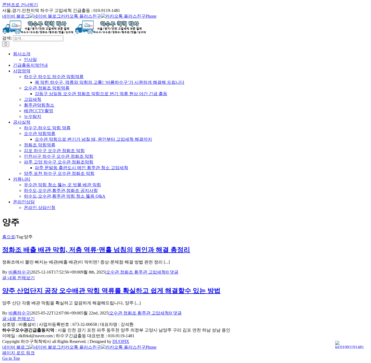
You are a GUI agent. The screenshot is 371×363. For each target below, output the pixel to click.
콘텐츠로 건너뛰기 (20, 4)
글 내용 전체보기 (18, 277)
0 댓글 (172, 272)
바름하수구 (19, 272)
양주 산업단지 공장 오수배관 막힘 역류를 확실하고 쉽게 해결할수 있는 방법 (111, 290)
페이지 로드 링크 (18, 353)
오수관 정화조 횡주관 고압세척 (136, 272)
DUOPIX (120, 341)
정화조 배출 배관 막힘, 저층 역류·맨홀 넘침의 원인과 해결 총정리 (96, 249)
